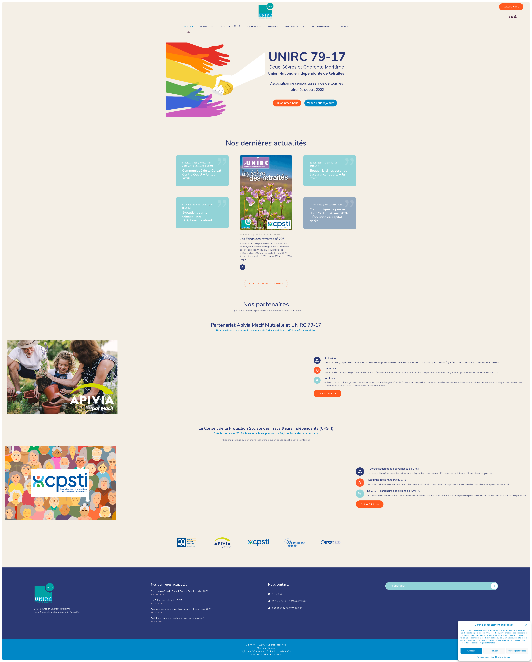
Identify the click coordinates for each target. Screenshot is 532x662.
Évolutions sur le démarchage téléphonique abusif (197, 216)
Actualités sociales (193, 166)
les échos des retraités (268, 234)
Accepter (471, 651)
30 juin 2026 (246, 234)
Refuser (494, 651)
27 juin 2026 (189, 205)
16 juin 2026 (316, 205)
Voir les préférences (517, 651)
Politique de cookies (485, 657)
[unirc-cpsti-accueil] (60, 483)
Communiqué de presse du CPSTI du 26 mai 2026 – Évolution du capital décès (329, 215)
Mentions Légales (502, 657)
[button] (526, 625)
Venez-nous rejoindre (320, 103)
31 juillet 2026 (190, 163)
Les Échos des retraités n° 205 (262, 239)
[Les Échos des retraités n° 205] (266, 192)
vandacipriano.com (271, 654)
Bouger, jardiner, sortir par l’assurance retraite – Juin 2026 (329, 174)
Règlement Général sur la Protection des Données (266, 651)
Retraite (314, 166)
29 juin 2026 (316, 163)
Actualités (206, 163)
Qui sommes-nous (286, 103)
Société (209, 166)
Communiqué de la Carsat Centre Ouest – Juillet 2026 (201, 174)
